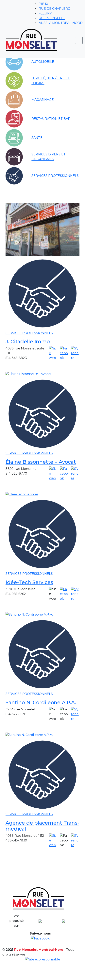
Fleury (45, 13)
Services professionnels (29, 333)
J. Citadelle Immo (28, 342)
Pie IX (43, 4)
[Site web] (53, 353)
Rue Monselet (52, 18)
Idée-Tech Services (29, 582)
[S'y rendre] (75, 353)
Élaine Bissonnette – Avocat (41, 462)
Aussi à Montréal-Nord (61, 23)
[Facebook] (64, 353)
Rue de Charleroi (55, 8)
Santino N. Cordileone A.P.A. (41, 702)
